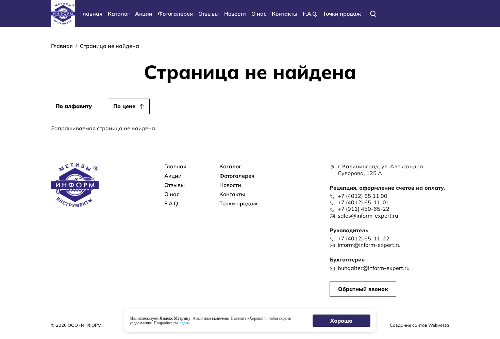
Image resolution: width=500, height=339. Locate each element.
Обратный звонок (363, 289)
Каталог (119, 13)
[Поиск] (373, 13)
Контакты (284, 13)
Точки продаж (342, 13)
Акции (143, 13)
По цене (124, 106)
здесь (184, 323)
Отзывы (208, 13)
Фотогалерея (175, 13)
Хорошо (342, 320)
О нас (258, 13)
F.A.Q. (310, 13)
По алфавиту (73, 106)
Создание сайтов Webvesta (419, 325)
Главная (91, 13)
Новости (235, 13)
